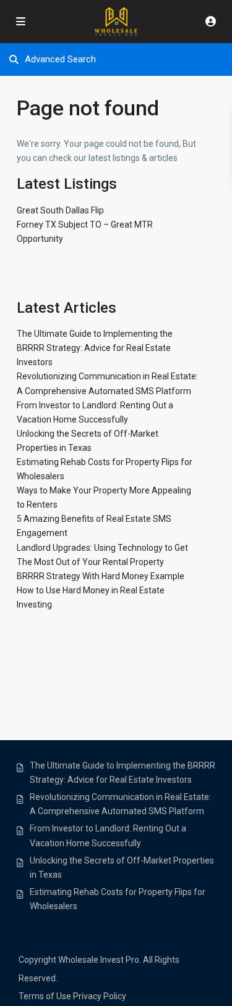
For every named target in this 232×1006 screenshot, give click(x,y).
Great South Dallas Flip (60, 210)
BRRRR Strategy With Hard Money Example (100, 576)
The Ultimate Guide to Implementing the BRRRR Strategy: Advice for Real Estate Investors (95, 348)
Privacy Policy (99, 996)
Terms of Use (45, 996)
